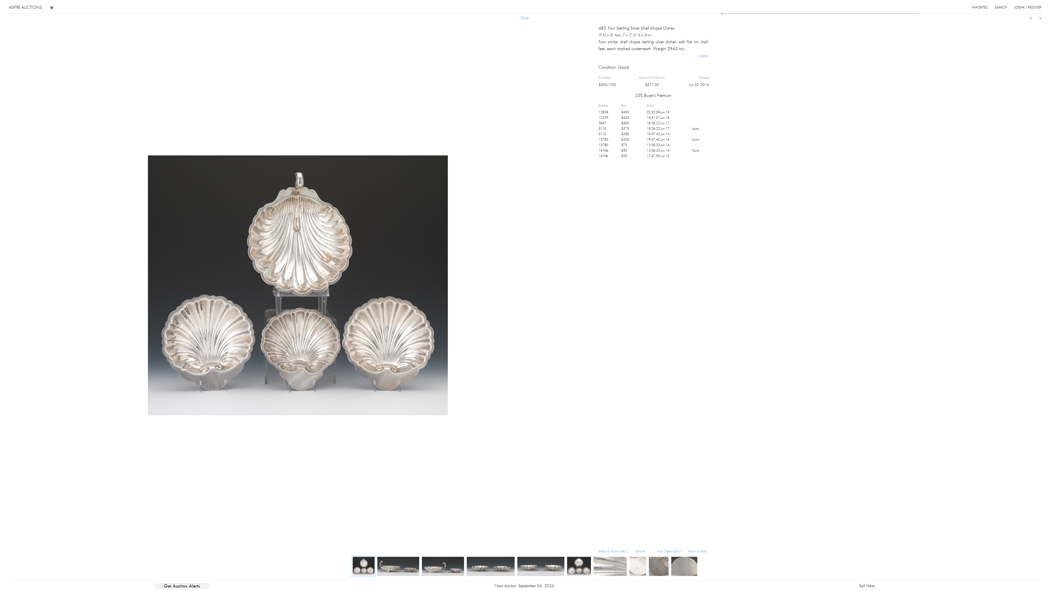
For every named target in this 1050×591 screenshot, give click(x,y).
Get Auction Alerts (182, 586)
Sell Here (867, 586)
